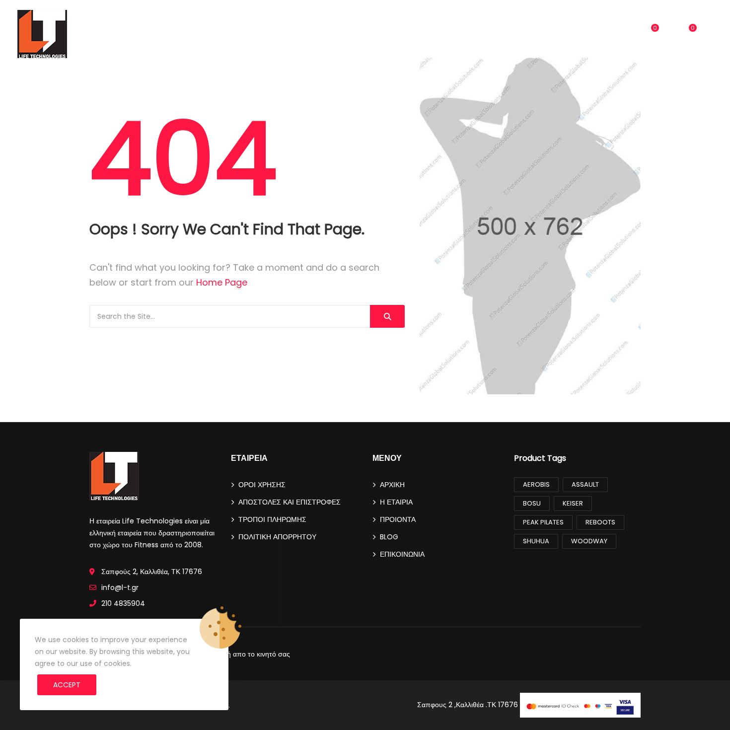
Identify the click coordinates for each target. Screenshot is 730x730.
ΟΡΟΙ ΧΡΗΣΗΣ (262, 485)
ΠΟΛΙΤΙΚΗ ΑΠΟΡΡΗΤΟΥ (277, 537)
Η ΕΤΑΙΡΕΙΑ (313, 34)
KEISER (573, 503)
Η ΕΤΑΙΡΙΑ (396, 502)
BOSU (532, 503)
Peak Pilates (543, 522)
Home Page (221, 282)
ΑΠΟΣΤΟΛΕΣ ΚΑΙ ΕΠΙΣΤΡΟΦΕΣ (289, 502)
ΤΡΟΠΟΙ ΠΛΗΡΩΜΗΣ (272, 519)
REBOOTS (600, 522)
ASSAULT (585, 484)
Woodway (589, 541)
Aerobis (536, 484)
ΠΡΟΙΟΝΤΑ (361, 34)
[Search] (387, 316)
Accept (66, 685)
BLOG (406, 34)
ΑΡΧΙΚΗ (271, 34)
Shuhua (536, 541)
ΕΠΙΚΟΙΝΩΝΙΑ (449, 34)
